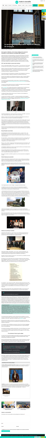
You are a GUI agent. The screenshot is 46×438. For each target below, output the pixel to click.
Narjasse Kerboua (4, 49)
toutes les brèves (35, 55)
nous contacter (26, 435)
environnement (14, 5)
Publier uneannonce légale (35, 5)
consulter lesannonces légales (41, 5)
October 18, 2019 (22, 352)
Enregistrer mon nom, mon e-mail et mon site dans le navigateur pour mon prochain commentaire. (15, 429)
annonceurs (35, 435)
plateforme (21, 318)
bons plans (30, 5)
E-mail (2, 426)
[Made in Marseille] (23, 2)
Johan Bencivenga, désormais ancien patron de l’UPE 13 (16, 81)
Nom (2, 423)
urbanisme (19, 5)
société (23, 5)
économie (9, 5)
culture (26, 5)
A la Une (6, 8)
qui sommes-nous (31, 435)
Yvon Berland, (5, 87)
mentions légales (21, 435)
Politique (6, 5)
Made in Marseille (10, 435)
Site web (17, 426)
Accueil (4, 8)
